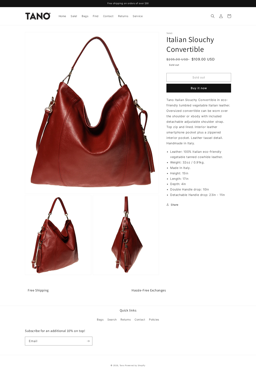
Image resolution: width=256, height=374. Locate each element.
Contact (140, 319)
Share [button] (174, 204)
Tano (122, 365)
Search (112, 319)
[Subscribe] (88, 341)
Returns (126, 319)
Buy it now (199, 88)
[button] (213, 16)
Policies (154, 319)
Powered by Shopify (135, 365)
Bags (100, 319)
